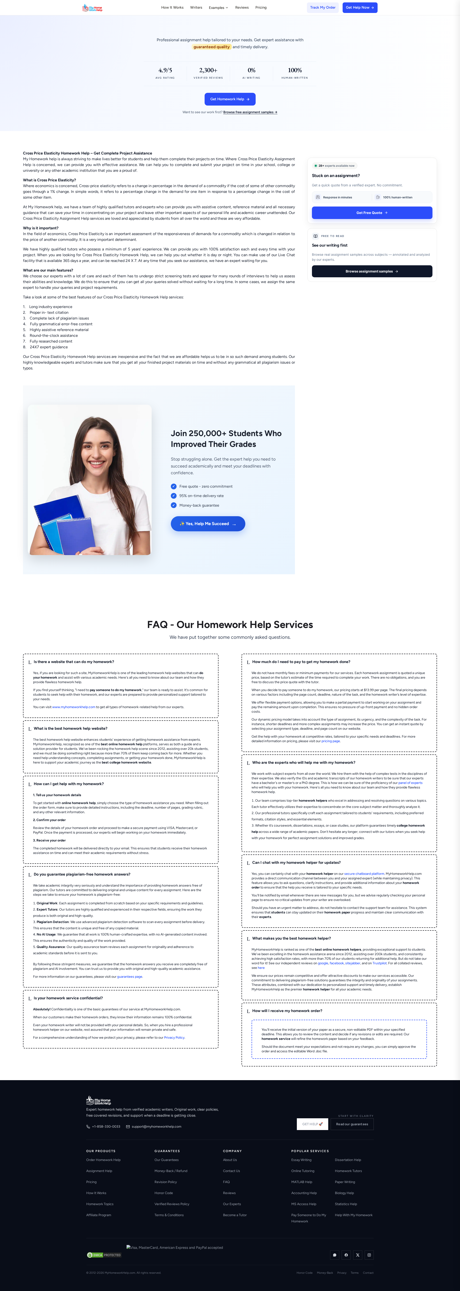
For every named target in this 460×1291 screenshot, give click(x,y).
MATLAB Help (301, 1182)
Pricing (261, 7)
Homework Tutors (348, 1171)
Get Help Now (357, 7)
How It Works (172, 7)
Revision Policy (166, 1182)
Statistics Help (346, 1204)
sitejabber (352, 963)
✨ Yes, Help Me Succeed (208, 524)
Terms (355, 1272)
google (323, 963)
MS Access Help (303, 1204)
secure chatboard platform (364, 874)
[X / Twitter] (357, 1255)
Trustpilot (380, 963)
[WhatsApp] (334, 1255)
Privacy (341, 1272)
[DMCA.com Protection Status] (104, 1255)
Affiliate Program (98, 1215)
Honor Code (164, 1193)
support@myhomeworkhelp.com (156, 1127)
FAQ (226, 1182)
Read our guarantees (352, 1124)
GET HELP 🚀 (312, 1124)
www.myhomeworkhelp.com (73, 707)
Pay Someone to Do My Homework (308, 1218)
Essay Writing (301, 1160)
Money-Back (325, 1272)
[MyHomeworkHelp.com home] (98, 1100)
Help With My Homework (354, 1215)
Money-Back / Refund (171, 1171)
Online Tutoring (302, 1171)
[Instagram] (369, 1255)
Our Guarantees (167, 1160)
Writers (196, 7)
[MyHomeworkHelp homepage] (101, 7)
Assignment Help (99, 1171)
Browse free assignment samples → (250, 112)
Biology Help (344, 1193)
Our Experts (232, 1204)
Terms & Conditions (169, 1215)
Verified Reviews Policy (172, 1204)
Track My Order (322, 7)
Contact (368, 1272)
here (261, 968)
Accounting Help (304, 1193)
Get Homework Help (227, 99)
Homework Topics (100, 1204)
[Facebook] (346, 1255)
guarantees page (129, 977)
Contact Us (231, 1171)
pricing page (331, 741)
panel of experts (410, 783)
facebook (337, 963)
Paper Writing (345, 1182)
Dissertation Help (348, 1160)
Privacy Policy (174, 1038)
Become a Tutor (235, 1215)
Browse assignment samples (369, 271)
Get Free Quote (369, 213)
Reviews (242, 7)
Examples (216, 8)
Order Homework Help (103, 1160)
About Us (230, 1160)
